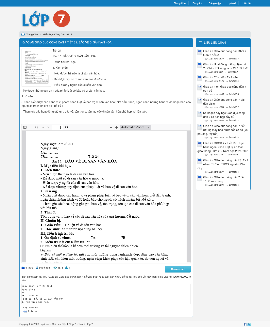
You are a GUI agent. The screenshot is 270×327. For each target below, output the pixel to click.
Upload (232, 3)
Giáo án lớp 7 (85, 324)
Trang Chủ (180, 3)
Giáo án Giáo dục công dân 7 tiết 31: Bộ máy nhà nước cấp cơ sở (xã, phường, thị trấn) (222, 130)
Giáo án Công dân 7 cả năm (221, 77)
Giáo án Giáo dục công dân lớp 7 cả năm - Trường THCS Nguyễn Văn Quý (222, 164)
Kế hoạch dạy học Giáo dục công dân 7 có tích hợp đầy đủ (224, 115)
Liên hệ (247, 3)
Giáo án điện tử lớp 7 (64, 324)
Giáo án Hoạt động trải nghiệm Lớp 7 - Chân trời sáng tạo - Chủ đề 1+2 (225, 66)
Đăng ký (197, 3)
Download (178, 269)
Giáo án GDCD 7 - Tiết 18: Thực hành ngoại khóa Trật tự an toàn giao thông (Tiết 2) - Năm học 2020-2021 (223, 147)
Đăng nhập (215, 3)
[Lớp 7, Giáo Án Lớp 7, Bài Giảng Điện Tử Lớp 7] (77, 18)
